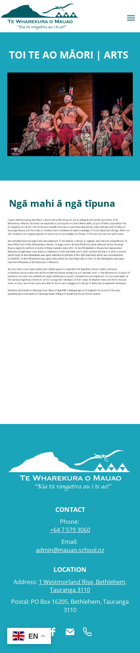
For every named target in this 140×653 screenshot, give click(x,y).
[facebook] (52, 631)
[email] (70, 631)
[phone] (87, 631)
